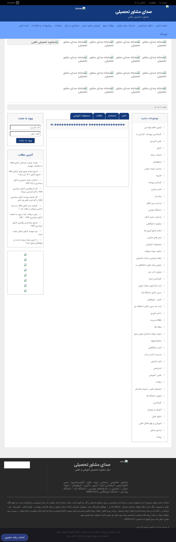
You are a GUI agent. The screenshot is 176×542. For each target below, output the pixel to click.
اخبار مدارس (156, 189)
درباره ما (163, 2)
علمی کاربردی (155, 141)
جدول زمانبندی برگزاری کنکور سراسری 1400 (27, 224)
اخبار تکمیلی (156, 361)
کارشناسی (157, 402)
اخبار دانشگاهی (154, 347)
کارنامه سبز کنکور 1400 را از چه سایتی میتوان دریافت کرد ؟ (26, 207)
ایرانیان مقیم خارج (91, 25)
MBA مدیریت (155, 320)
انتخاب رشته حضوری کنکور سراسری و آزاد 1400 (28, 182)
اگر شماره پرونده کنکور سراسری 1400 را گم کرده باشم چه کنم (26, 199)
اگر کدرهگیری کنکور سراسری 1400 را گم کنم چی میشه (27, 190)
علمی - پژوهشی (154, 299)
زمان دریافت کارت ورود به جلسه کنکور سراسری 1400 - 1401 (26, 216)
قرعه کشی (23, 25)
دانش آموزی (156, 313)
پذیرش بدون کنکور (153, 217)
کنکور (159, 148)
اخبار (124, 115)
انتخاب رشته (156, 155)
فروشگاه (163, 34)
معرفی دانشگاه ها (154, 395)
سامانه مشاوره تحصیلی (71, 532)
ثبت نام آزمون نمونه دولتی (149, 285)
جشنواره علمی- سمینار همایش (148, 389)
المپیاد (158, 175)
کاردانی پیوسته (154, 182)
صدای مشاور (156, 430)
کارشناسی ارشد (155, 278)
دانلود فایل (156, 416)
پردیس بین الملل (154, 203)
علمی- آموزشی (155, 375)
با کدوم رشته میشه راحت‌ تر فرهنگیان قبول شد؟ (27, 241)
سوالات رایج (108, 25)
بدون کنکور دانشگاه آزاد (151, 292)
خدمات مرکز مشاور (126, 25)
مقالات (99, 115)
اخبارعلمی (157, 368)
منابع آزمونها (156, 340)
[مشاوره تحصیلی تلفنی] (167, 7)
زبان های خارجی (154, 237)
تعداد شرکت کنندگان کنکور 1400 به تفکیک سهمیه (26, 165)
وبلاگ (158, 437)
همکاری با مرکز (72, 25)
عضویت (152, 2)
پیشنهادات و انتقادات (41, 25)
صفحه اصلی (161, 25)
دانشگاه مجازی (155, 210)
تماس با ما (140, 2)
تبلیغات (58, 25)
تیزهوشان (157, 161)
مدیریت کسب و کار (153, 354)
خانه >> (163, 107)
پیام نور (158, 196)
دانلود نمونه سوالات (152, 251)
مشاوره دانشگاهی (153, 223)
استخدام (112, 115)
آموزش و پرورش (154, 409)
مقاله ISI (157, 327)
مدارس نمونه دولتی (153, 168)
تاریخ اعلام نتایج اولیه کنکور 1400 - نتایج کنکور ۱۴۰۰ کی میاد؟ (25, 173)
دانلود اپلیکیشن (145, 25)
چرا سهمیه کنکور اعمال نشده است (27, 233)
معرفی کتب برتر (154, 272)
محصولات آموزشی (81, 115)
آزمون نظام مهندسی (152, 127)
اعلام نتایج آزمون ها (152, 230)
